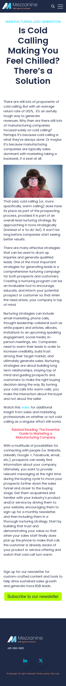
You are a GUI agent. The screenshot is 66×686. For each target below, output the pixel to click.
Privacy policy (43, 673)
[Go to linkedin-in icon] (25, 660)
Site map (55, 673)
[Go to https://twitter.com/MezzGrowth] (40, 660)
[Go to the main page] (19, 6)
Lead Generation (47, 21)
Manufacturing (19, 21)
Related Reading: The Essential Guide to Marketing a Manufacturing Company (35, 433)
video (25, 407)
